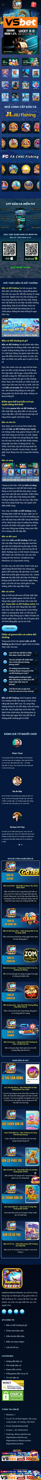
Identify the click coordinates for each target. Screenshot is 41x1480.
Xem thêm (10, 628)
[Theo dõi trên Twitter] (16, 1311)
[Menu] (3, 4)
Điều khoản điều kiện (15, 1336)
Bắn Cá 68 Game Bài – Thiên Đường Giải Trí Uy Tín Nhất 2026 (20, 932)
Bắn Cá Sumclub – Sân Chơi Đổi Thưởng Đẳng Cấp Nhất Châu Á (20, 1006)
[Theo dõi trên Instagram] (10, 1311)
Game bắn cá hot (13, 1369)
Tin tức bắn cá (12, 1378)
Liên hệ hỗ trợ (12, 1347)
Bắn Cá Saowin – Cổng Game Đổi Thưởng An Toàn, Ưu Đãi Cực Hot (20, 1043)
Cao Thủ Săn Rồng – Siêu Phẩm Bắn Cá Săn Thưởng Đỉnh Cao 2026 (20, 1088)
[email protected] (20, 1426)
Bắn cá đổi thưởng (10, 288)
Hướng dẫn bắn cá (14, 1361)
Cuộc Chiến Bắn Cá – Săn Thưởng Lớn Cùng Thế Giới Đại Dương (20, 1134)
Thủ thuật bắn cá (13, 1365)
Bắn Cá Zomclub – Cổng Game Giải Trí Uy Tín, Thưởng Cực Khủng (20, 969)
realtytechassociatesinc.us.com (16, 1292)
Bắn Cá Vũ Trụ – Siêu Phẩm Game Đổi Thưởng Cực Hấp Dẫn (20, 1245)
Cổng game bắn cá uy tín (17, 1373)
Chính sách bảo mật (15, 1331)
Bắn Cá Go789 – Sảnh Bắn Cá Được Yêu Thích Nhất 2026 (20, 887)
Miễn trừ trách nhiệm (15, 1342)
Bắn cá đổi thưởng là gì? (16, 1325)
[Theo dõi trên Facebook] (4, 1311)
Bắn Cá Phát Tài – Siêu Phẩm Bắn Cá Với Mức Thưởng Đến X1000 (20, 1171)
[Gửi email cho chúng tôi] (22, 1311)
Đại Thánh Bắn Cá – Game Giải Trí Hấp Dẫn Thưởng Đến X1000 (20, 1208)
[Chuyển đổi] (36, 652)
